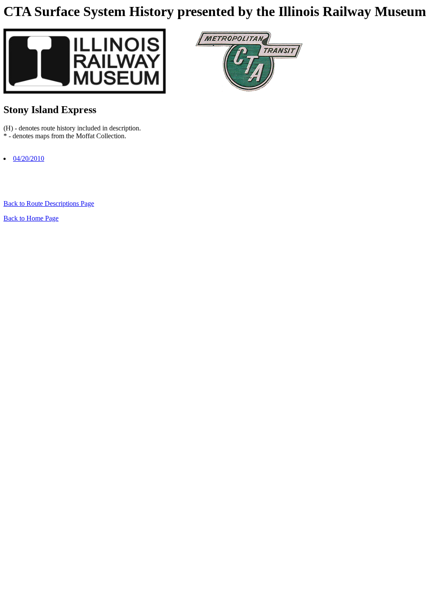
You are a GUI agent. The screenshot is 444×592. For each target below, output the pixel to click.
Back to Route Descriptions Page (48, 203)
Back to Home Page (31, 218)
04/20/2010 (28, 158)
